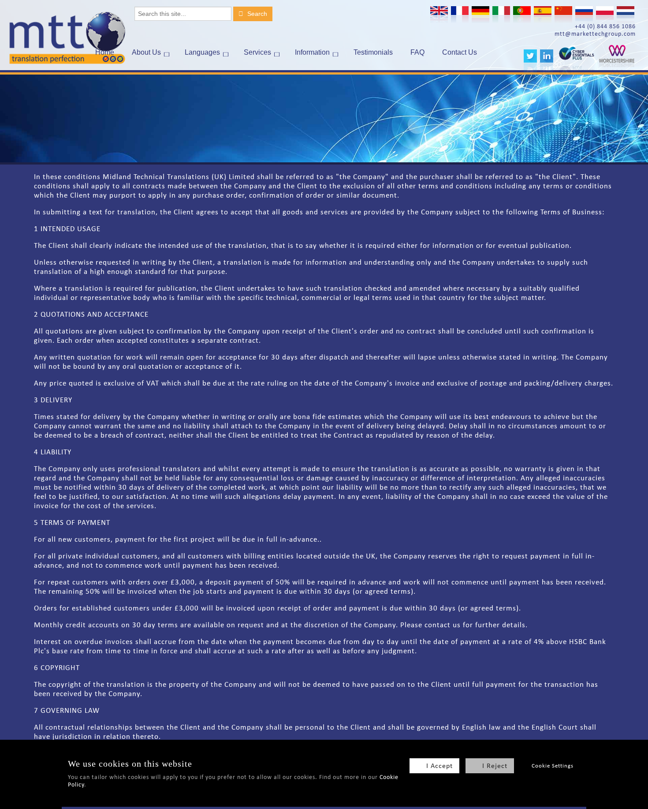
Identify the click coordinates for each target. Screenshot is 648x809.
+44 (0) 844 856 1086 (605, 26)
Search (256, 13)
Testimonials (373, 52)
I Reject (494, 765)
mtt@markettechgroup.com (595, 33)
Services (257, 52)
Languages (202, 52)
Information (312, 52)
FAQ (417, 52)
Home (104, 52)
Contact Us (459, 52)
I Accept (439, 765)
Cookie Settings (553, 765)
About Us (146, 52)
